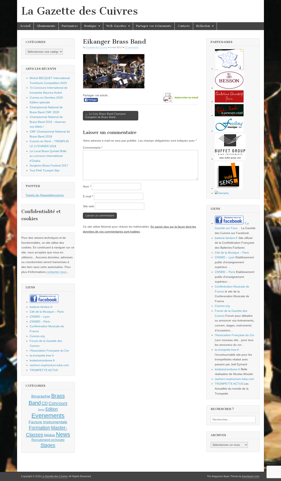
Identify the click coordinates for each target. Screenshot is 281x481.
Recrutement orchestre (48, 440)
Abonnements (46, 26)
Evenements (48, 415)
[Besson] (229, 88)
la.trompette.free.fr (42, 355)
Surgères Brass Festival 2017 (49, 165)
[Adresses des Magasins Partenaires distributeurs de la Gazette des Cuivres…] (229, 68)
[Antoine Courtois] (229, 101)
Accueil (25, 26)
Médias (49, 435)
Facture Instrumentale (48, 422)
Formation (39, 427)
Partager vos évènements (153, 26)
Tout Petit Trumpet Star (45, 170)
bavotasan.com (250, 476)
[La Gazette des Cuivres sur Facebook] (44, 302)
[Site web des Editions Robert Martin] (229, 115)
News (63, 434)
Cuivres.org (37, 336)
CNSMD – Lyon (40, 316)
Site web (88, 206)
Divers (41, 409)
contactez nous (56, 272)
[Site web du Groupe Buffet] (230, 159)
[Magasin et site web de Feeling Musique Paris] (229, 131)
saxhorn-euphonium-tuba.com (49, 365)
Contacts (184, 26)
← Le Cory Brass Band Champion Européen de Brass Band (106, 115)
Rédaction (203, 26)
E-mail (88, 196)
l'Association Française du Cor (49, 350)
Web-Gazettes (116, 26)
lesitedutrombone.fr (42, 360)
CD (45, 403)
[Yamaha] (222, 193)
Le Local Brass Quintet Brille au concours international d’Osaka (48, 155)
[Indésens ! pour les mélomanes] (229, 188)
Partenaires (70, 26)
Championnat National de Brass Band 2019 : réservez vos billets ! (48, 121)
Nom (87, 186)
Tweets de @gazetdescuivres (45, 195)
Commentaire (92, 147)
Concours (58, 403)
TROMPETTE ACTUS (44, 370)
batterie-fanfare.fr (41, 307)
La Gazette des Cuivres (79, 11)
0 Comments (132, 47)
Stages (48, 445)
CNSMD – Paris (40, 321)
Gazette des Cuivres (97, 47)
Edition (51, 409)
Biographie (40, 396)
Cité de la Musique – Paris (47, 311)
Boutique (90, 26)
